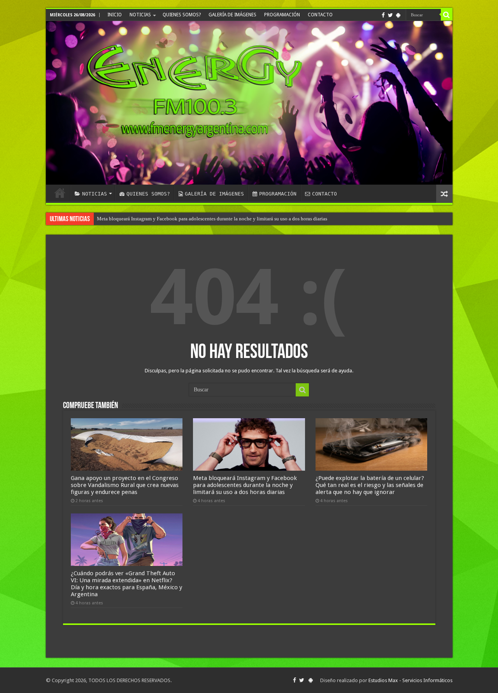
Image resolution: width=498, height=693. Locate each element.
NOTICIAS (140, 14)
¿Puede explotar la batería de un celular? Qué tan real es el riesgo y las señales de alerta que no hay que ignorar (370, 485)
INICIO (114, 14)
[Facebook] (383, 15)
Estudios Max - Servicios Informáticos (410, 680)
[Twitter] (390, 15)
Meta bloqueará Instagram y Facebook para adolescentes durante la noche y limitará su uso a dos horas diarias (212, 219)
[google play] (398, 15)
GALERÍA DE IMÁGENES (232, 14)
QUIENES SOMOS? (182, 14)
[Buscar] (446, 15)
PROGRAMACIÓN (282, 14)
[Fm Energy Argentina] (249, 103)
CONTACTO (320, 14)
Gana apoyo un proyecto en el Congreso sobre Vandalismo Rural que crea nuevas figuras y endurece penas (125, 485)
